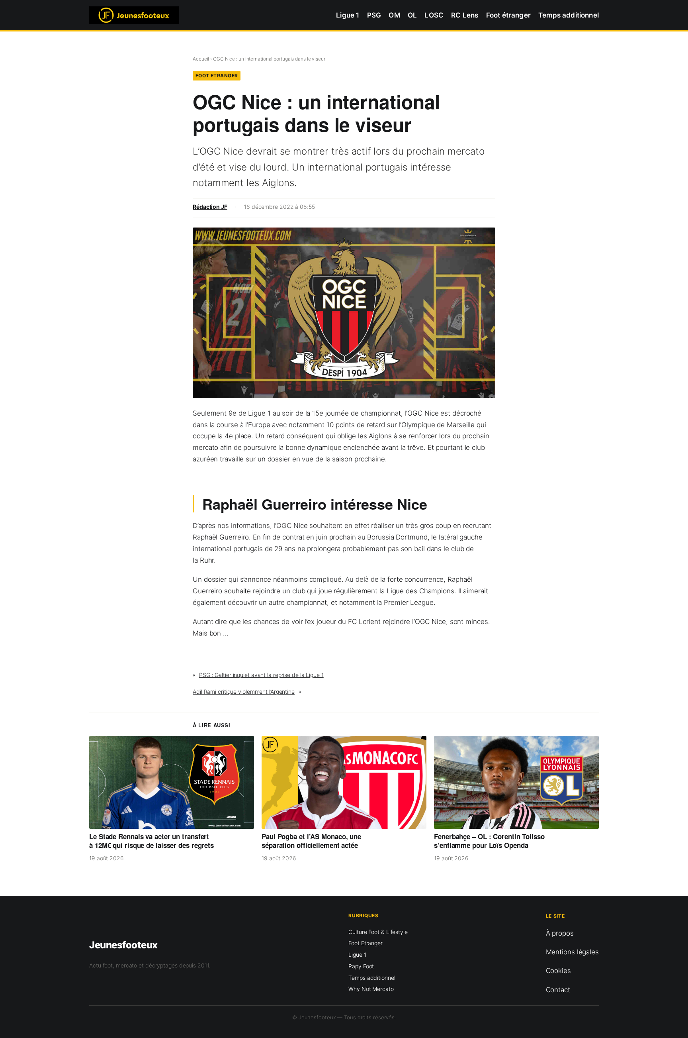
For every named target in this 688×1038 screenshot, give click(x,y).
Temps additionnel (371, 977)
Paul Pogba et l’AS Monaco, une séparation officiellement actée (311, 841)
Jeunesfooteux (123, 945)
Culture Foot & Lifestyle (378, 931)
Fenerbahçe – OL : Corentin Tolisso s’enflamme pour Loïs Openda (489, 841)
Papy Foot (361, 966)
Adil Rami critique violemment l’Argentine (244, 691)
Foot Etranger (216, 75)
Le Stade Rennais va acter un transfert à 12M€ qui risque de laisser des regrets (151, 841)
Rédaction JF (210, 206)
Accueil (201, 59)
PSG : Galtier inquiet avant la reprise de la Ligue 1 (261, 674)
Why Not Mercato (371, 988)
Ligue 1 (357, 954)
